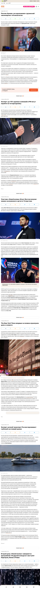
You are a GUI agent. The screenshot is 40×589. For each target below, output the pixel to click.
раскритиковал (30, 397)
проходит (11, 294)
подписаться (33, 90)
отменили (11, 183)
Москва (7, 3)
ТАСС (7, 74)
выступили (12, 299)
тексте (17, 388)
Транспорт (2, 543)
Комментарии (20, 95)
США (2, 416)
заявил (23, 536)
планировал (13, 180)
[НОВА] (28, 6)
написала (22, 336)
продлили (35, 183)
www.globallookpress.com (20, 377)
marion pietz (5, 377)
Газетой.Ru (3, 114)
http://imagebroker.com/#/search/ (12, 377)
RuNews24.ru (8, 532)
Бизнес (2, 188)
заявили (6, 83)
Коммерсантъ (7, 171)
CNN (12, 379)
